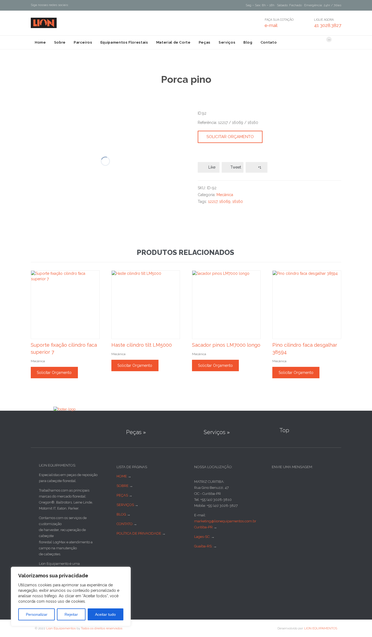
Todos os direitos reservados (101, 628)
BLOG (121, 514)
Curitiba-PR (203, 527)
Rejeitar (71, 614)
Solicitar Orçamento (230, 136)
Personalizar (36, 614)
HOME (122, 476)
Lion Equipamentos (61, 628)
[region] (71, 596)
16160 (237, 201)
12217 (212, 201)
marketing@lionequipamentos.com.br (225, 521)
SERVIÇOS (125, 505)
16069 (224, 201)
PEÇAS (122, 495)
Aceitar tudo (105, 614)
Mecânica (225, 195)
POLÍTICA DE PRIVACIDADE (139, 533)
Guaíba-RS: (203, 546)
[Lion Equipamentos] (44, 23)
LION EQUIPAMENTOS (320, 628)
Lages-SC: (202, 537)
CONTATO (125, 524)
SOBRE (123, 486)
